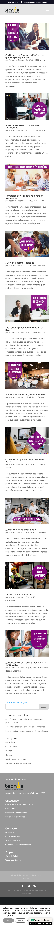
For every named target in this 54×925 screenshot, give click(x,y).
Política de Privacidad (19, 875)
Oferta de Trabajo (12, 856)
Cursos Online (10, 808)
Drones (8, 750)
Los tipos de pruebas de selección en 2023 (24, 328)
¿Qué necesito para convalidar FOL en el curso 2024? (25, 663)
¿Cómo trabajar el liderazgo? (20, 262)
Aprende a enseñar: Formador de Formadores (22, 126)
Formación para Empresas (15, 817)
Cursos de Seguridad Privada (16, 812)
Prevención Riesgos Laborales (18, 763)
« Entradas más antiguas (16, 702)
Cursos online (11, 746)
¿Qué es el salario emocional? (20, 529)
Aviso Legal (37, 875)
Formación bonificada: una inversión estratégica (24, 196)
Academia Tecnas (16, 60)
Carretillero (10, 600)
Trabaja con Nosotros (13, 860)
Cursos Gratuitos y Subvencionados (19, 804)
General (41, 60)
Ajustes (21, 920)
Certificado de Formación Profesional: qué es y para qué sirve (25, 56)
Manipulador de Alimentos (16, 759)
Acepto (8, 920)
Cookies (25, 878)
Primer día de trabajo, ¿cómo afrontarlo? (26, 394)
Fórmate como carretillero (18, 594)
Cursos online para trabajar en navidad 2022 (25, 460)
